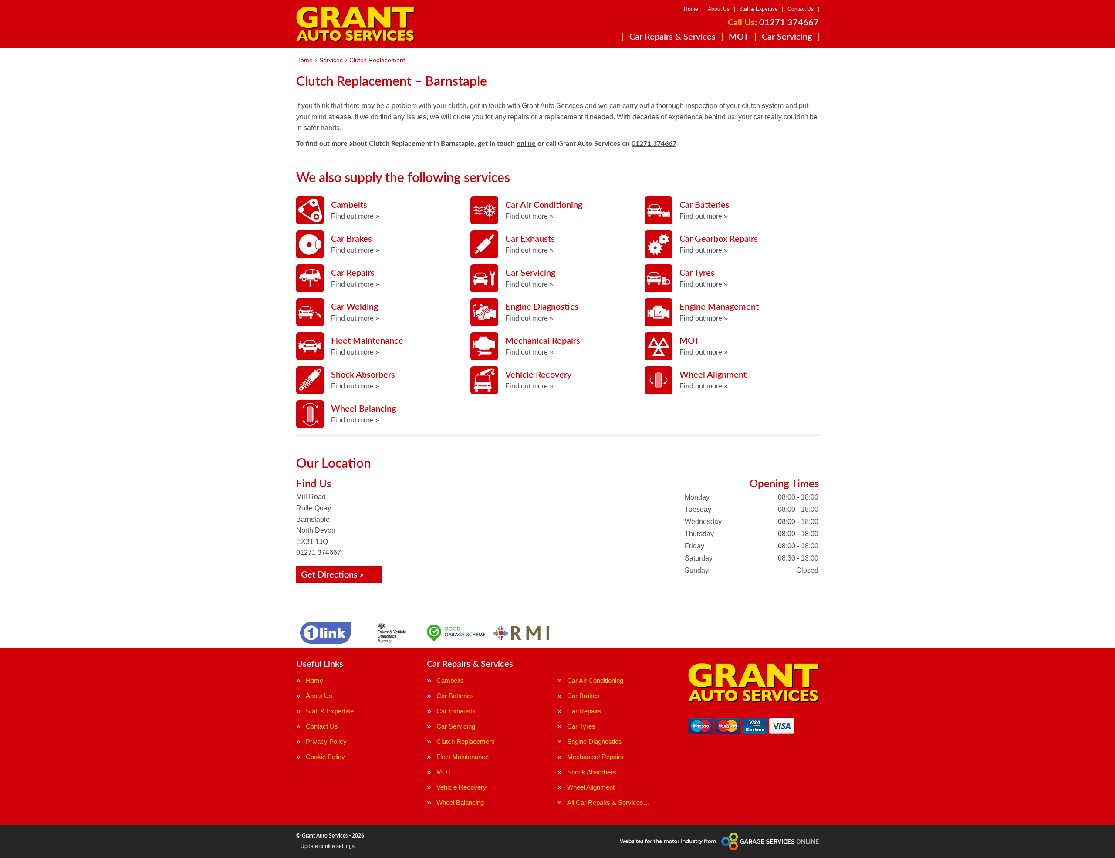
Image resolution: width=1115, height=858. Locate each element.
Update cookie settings (328, 846)
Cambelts (450, 680)
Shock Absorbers (591, 772)
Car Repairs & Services (672, 37)
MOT (739, 37)
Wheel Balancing (460, 802)
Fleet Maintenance (462, 756)
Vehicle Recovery (461, 787)
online (526, 143)
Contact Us (800, 9)
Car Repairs (584, 711)
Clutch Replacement (465, 741)
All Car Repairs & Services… (608, 802)
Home (691, 9)
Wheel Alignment (591, 787)
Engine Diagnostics (594, 741)
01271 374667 (773, 22)
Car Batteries (455, 695)
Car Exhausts (456, 711)
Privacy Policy (326, 741)
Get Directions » (332, 575)
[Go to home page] (355, 24)
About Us (719, 9)
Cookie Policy (325, 756)
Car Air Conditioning (595, 680)
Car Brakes (583, 695)
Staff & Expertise (758, 9)
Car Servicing (787, 37)
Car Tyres (581, 726)
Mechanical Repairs (595, 756)
